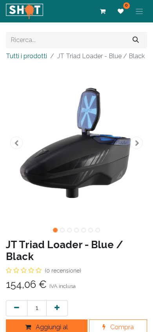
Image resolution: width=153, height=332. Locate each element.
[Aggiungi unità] (57, 308)
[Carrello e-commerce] (102, 11)
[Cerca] (135, 40)
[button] (16, 142)
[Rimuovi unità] (16, 308)
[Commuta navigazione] (139, 11)
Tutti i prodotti (26, 56)
